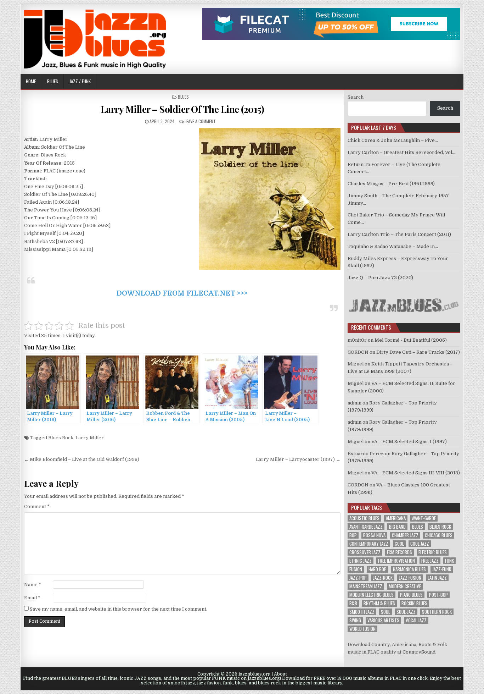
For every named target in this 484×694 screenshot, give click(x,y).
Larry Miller (89, 437)
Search (356, 97)
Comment (37, 506)
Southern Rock (437, 611)
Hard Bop (377, 569)
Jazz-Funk (441, 569)
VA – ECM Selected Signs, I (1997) (409, 441)
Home (31, 81)
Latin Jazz (437, 577)
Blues (52, 81)
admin (354, 403)
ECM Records (399, 552)
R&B (353, 603)
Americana (396, 518)
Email (32, 597)
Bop (353, 535)
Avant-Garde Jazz (366, 526)
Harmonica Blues (409, 569)
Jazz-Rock (383, 577)
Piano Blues (411, 594)
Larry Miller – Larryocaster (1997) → (298, 459)
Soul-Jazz (406, 611)
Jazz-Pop (358, 577)
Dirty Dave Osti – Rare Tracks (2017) (418, 352)
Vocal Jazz (416, 620)
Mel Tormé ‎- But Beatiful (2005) (411, 340)
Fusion (355, 569)
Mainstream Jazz (365, 586)
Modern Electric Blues (371, 594)
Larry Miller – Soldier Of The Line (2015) (182, 109)
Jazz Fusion (410, 577)
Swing (355, 620)
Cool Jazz (419, 543)
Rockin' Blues (414, 603)
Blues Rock (60, 437)
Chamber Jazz (405, 535)
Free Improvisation (396, 560)
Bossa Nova (374, 535)
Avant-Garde (424, 518)
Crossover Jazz (365, 552)
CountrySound (419, 652)
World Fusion (362, 629)
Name (32, 584)
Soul (385, 611)
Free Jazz (430, 560)
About (280, 674)
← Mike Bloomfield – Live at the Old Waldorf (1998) (81, 459)
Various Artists (383, 620)
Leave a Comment (200, 121)
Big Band (397, 526)
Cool (399, 543)
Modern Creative (405, 586)
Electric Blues (432, 552)
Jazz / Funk (80, 81)
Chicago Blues (438, 535)
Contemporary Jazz (368, 543)
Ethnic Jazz (360, 560)
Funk (449, 560)
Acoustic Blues (364, 518)
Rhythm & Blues (379, 603)
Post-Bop (438, 594)
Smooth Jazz (362, 611)
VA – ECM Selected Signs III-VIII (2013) (415, 472)
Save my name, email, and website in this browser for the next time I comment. (118, 609)
